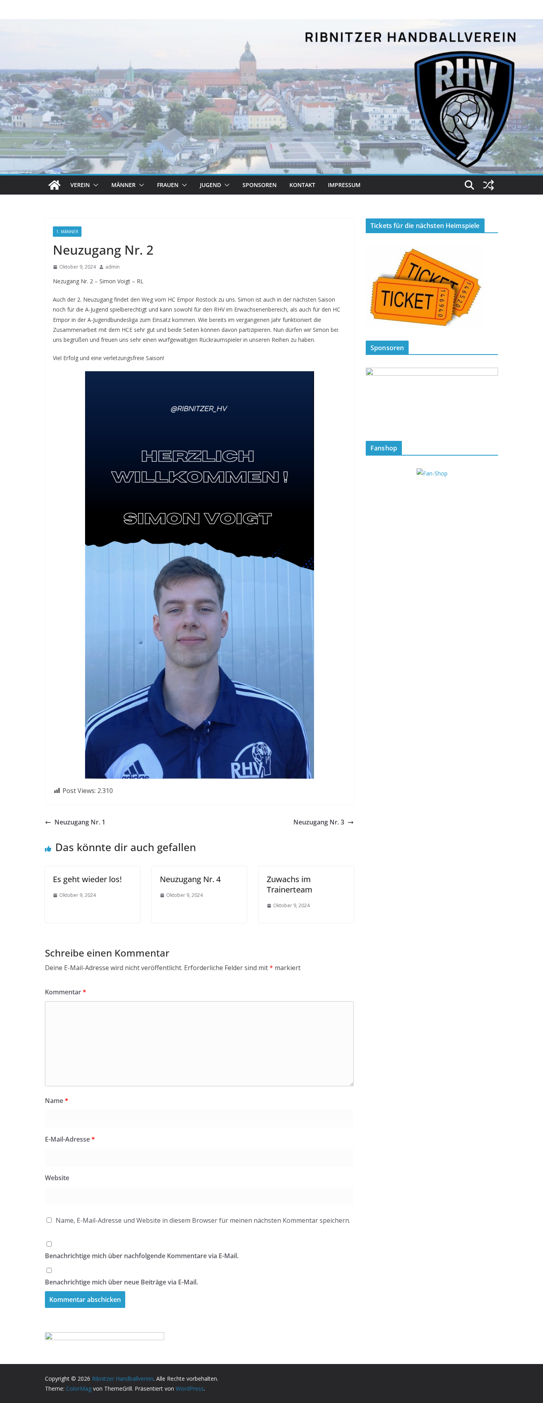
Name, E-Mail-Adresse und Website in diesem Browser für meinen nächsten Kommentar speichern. (203, 1220)
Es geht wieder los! (87, 879)
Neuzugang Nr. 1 (79, 822)
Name (56, 1100)
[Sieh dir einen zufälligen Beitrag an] (488, 185)
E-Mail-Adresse (70, 1139)
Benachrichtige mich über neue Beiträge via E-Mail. (121, 1282)
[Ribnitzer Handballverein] (54, 185)
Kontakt (302, 185)
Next (488, 396)
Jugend (210, 185)
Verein (80, 185)
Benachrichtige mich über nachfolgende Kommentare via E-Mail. (142, 1255)
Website (57, 1177)
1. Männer (67, 231)
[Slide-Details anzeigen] (432, 398)
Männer (123, 185)
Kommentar (65, 992)
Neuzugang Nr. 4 (190, 879)
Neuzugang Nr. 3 (318, 822)
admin (112, 266)
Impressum (344, 185)
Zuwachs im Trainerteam (289, 884)
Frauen (167, 185)
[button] (94, 185)
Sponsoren (259, 185)
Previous (376, 396)
